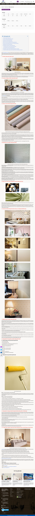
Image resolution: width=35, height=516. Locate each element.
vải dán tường (4, 95)
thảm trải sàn (7, 458)
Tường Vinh (3, 449)
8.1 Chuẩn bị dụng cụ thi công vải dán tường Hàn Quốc (9, 46)
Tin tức (11, 493)
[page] (29, 4)
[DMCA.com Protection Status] (19, 496)
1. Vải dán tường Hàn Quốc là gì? (6, 37)
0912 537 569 (5, 465)
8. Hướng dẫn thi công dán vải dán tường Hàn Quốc (9, 45)
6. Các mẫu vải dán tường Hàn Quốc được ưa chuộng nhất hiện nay (10, 43)
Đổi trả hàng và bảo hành (19, 495)
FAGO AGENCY (26, 515)
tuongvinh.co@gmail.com (6, 467)
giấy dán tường (3, 458)
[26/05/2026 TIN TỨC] (28, 476)
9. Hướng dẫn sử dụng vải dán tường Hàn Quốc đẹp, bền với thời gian (11, 48)
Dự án (10, 494)
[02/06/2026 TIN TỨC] (17, 476)
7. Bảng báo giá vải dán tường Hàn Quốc (7, 44)
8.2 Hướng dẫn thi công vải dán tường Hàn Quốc (9, 47)
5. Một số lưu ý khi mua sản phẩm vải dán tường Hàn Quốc (10, 42)
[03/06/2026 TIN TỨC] (7, 476)
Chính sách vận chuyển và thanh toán (19, 492)
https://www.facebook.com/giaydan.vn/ (12, 466)
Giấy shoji (10, 458)
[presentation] (1, 479)
